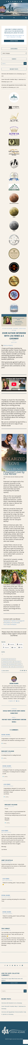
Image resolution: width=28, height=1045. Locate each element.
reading (12, 666)
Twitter (13, 621)
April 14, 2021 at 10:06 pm (6, 861)
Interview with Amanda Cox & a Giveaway (11, 73)
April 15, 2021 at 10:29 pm (6, 832)
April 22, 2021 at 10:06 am (8, 786)
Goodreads (15, 623)
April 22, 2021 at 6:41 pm (9, 806)
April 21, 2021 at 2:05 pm (6, 736)
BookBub (7, 623)
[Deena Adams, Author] (14, 9)
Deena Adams (8, 345)
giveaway (4, 664)
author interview (11, 659)
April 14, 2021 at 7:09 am (6, 930)
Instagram (20, 621)
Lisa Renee (19, 664)
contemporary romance (7, 661)
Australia (4, 659)
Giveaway (15, 328)
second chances (19, 666)
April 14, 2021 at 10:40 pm (7, 913)
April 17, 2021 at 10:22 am (6, 752)
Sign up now (14, 40)
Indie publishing (11, 664)
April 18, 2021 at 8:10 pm (7, 767)
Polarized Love (5, 666)
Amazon (13, 624)
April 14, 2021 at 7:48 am (6, 896)
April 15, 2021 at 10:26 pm (7, 880)
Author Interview (7, 328)
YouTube (6, 624)
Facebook (6, 621)
